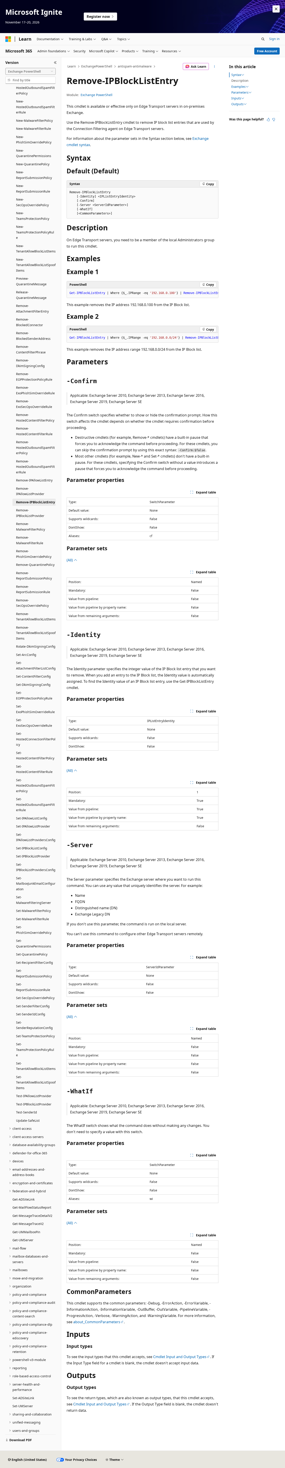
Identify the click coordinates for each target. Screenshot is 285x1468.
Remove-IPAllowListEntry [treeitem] (34, 480)
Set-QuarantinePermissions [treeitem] (33, 943)
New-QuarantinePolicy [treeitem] (32, 164)
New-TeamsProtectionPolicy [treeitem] (32, 216)
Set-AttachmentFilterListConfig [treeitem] (36, 665)
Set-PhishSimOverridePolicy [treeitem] (33, 930)
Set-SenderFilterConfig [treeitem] (33, 1006)
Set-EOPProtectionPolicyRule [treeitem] (34, 695)
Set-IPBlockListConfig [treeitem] (31, 848)
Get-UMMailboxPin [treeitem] (26, 1232)
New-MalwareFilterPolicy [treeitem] (34, 120)
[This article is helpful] (268, 119)
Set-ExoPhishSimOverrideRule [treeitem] (35, 709)
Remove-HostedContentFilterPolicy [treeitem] (35, 417)
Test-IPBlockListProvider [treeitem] (33, 1104)
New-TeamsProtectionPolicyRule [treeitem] (35, 232)
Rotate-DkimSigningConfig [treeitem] (35, 646)
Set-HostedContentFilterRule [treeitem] (34, 769)
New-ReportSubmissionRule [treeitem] (33, 188)
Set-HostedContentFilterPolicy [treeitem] (35, 755)
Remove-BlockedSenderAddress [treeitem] (33, 336)
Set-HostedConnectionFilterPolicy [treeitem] (35, 739)
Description (239, 80)
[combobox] (30, 71)
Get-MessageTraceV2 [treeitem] (28, 1224)
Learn (71, 66)
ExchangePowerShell (96, 66)
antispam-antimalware (135, 66)
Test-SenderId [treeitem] (26, 1112)
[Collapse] (55, 62)
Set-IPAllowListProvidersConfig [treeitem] (35, 837)
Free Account (267, 51)
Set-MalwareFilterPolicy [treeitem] (33, 911)
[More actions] (214, 66)
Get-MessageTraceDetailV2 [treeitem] (32, 1216)
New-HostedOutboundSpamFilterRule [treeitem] (35, 106)
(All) (70, 560)
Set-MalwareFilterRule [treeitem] (32, 919)
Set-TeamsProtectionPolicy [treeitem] (35, 1036)
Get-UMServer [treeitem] (22, 1240)
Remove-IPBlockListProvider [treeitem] (30, 513)
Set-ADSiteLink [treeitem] (23, 1398)
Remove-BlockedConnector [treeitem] (29, 322)
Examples (238, 87)
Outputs (237, 104)
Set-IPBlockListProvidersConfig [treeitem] (35, 867)
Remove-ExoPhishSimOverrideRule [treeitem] (35, 390)
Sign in (274, 39)
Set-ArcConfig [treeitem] (26, 655)
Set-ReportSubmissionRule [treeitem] (33, 987)
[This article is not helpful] (273, 119)
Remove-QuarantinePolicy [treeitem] (35, 565)
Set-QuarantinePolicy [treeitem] (31, 954)
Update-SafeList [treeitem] (28, 1120)
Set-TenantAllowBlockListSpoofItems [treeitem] (36, 1082)
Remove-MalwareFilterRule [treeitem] (29, 540)
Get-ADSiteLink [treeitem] (23, 1199)
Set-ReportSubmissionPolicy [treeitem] (34, 973)
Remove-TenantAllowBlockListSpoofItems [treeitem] (36, 633)
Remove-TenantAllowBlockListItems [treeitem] (36, 617)
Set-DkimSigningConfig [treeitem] (33, 685)
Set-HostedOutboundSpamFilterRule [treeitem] (35, 804)
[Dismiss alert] (276, 9)
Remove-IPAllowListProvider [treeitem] (30, 491)
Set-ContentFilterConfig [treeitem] (33, 676)
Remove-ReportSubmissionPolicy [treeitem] (34, 576)
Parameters (239, 92)
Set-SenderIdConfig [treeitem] (30, 1014)
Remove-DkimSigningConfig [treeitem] (30, 363)
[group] (142, 293)
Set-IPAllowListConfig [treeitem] (31, 818)
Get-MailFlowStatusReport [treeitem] (31, 1207)
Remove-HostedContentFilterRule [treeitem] (34, 431)
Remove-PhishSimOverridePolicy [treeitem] (33, 554)
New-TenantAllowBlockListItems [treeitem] (36, 249)
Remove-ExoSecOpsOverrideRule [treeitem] (34, 404)
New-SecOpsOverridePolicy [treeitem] (32, 202)
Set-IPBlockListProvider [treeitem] (33, 856)
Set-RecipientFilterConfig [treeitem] (34, 962)
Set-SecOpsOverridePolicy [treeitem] (35, 998)
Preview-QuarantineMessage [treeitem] (31, 281)
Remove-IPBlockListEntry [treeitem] (35, 502)
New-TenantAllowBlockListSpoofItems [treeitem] (36, 265)
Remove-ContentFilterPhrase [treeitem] (31, 349)
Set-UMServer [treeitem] (22, 1406)
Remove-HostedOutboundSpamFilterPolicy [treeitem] (35, 447)
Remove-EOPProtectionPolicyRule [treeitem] (34, 377)
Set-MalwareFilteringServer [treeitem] (33, 900)
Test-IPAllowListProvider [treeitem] (33, 1096)
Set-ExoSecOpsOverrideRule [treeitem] (34, 723)
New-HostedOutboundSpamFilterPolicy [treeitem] (35, 87)
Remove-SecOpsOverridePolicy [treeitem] (32, 603)
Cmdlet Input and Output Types (179, 1356)
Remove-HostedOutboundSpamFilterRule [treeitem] (35, 466)
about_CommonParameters (96, 1321)
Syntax (236, 75)
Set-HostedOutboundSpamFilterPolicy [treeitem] (35, 785)
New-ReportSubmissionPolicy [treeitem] (34, 175)
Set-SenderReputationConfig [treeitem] (34, 1025)
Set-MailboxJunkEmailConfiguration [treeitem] (35, 883)
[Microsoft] (8, 39)
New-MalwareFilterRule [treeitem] (33, 128)
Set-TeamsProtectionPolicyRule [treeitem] (35, 1049)
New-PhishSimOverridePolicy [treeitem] (33, 140)
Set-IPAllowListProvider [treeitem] (33, 826)
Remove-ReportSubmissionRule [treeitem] (33, 589)
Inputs (236, 98)
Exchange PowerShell (96, 95)
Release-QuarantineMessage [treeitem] (31, 295)
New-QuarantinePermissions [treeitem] (33, 153)
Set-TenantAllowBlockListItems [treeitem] (36, 1066)
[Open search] (263, 39)
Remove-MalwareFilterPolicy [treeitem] (30, 526)
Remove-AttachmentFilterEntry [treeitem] (32, 308)
